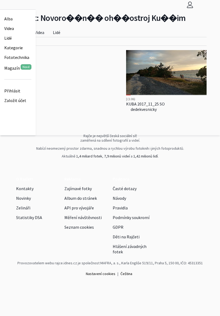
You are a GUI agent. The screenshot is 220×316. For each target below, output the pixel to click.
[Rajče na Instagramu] (111, 167)
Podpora (121, 179)
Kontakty (25, 188)
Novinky (23, 198)
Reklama (72, 179)
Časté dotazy (125, 188)
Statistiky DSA (29, 217)
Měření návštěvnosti (83, 217)
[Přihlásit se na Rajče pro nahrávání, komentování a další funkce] (190, 4)
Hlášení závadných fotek (129, 249)
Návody (119, 198)
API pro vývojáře (79, 207)
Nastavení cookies (100, 274)
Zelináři (23, 207)
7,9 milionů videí (117, 156)
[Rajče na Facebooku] (109, 167)
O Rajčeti (24, 179)
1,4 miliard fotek (89, 156)
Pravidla (120, 207)
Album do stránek (80, 198)
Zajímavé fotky (78, 188)
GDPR (118, 227)
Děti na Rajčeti (126, 236)
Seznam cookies (79, 227)
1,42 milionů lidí (145, 156)
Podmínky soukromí (131, 217)
